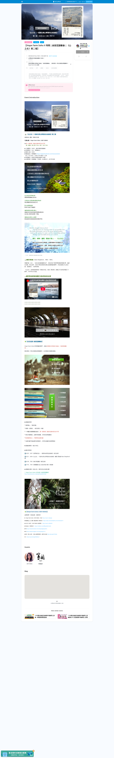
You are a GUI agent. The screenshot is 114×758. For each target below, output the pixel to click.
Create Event (89, 1)
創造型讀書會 (54, 68)
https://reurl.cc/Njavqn (47, 518)
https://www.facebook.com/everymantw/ (48, 154)
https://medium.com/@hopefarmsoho (43, 526)
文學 (37, 68)
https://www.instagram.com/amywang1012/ (36, 531)
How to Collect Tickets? (34, 90)
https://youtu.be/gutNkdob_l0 (33, 537)
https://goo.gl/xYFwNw (52, 534)
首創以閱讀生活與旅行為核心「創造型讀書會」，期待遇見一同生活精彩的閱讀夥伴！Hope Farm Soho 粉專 (48, 64)
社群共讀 (31, 68)
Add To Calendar (53, 56)
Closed (82, 52)
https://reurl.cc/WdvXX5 (47, 523)
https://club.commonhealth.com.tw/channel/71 (53, 520)
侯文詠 (47, 68)
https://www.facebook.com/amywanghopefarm (37, 528)
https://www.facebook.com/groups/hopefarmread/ (35, 474)
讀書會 (41, 68)
